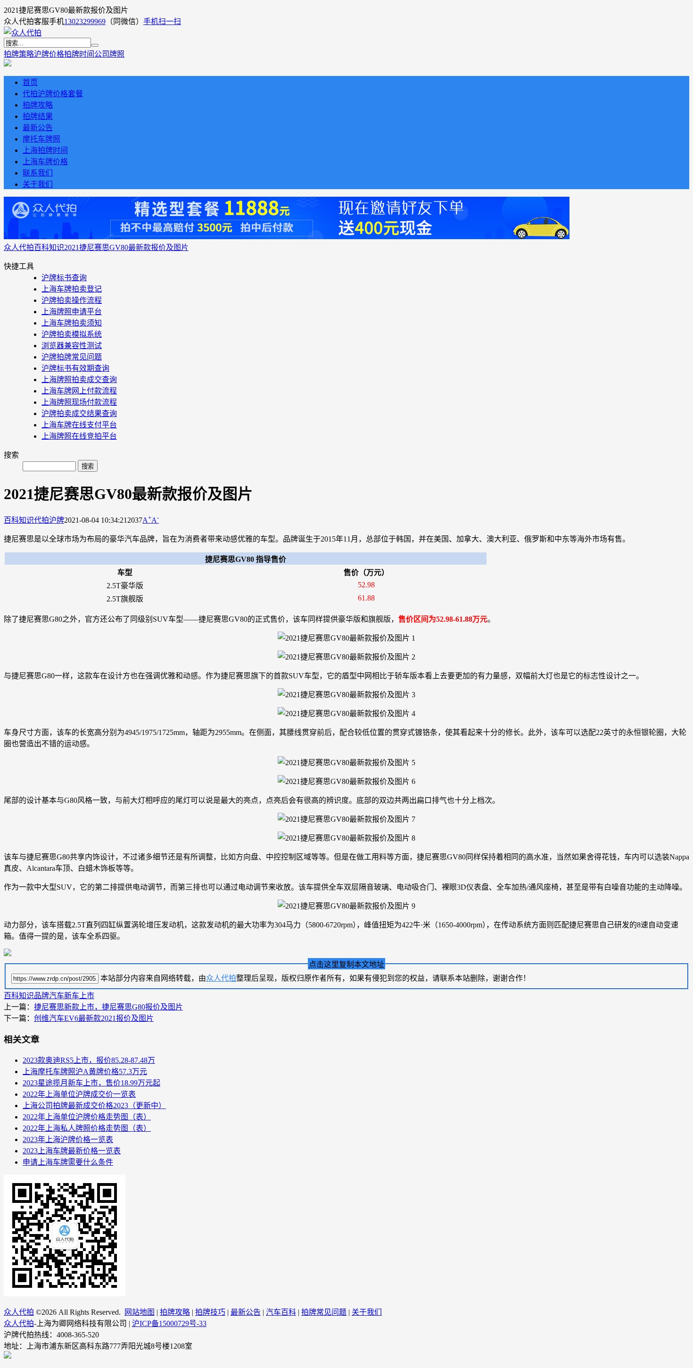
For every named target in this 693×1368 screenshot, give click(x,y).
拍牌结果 (38, 116)
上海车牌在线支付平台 (79, 425)
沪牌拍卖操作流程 (71, 300)
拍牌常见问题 (323, 1312)
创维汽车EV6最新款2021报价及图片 (94, 1018)
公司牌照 (109, 54)
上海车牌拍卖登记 (71, 289)
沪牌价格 (49, 54)
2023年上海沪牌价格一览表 (68, 1139)
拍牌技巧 (210, 1312)
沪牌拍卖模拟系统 (71, 334)
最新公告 (38, 128)
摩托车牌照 (41, 139)
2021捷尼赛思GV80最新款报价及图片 (126, 247)
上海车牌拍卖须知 (71, 323)
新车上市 (79, 996)
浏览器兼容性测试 (71, 346)
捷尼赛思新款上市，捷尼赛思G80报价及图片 (108, 1007)
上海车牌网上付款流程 (79, 391)
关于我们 (38, 184)
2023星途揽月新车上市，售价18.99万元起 (91, 1083)
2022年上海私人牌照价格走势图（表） (87, 1128)
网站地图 (139, 1312)
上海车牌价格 (45, 162)
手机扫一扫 (162, 21)
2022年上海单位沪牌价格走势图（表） (87, 1117)
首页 (30, 82)
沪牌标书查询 (64, 278)
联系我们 (38, 173)
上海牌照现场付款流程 (79, 402)
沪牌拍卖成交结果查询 (79, 413)
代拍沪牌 (49, 520)
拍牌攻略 (38, 105)
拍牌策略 (19, 54)
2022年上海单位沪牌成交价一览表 (79, 1094)
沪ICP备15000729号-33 (169, 1323)
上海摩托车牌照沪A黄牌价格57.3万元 (85, 1072)
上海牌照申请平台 (71, 312)
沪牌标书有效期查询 (75, 368)
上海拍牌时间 (45, 150)
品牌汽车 (49, 996)
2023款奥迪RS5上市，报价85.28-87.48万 (89, 1060)
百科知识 (49, 247)
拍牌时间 (79, 54)
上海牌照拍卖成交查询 (79, 379)
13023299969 (85, 21)
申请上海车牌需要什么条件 (68, 1162)
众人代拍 (19, 247)
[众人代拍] (22, 33)
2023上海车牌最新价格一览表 (72, 1151)
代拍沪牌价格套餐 (53, 94)
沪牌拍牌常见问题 (71, 357)
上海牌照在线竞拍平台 (79, 436)
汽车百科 (281, 1312)
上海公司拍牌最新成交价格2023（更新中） (94, 1105)
